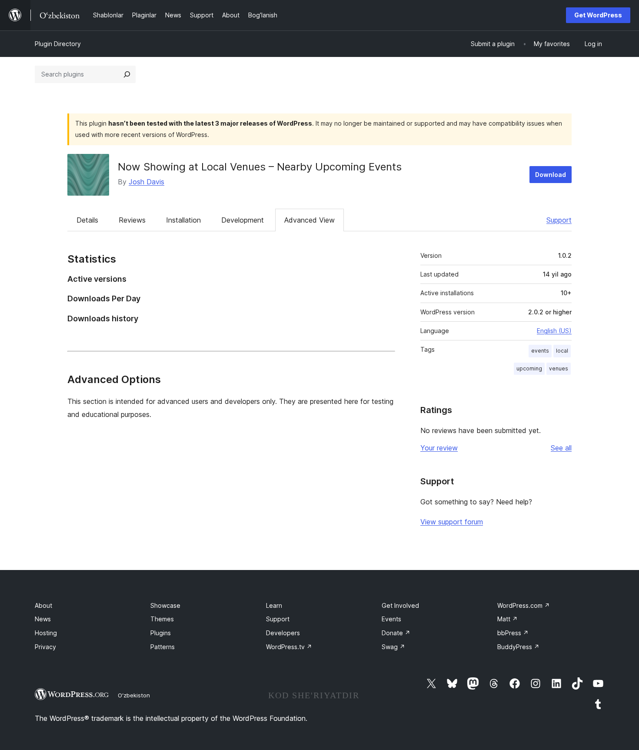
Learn (274, 605)
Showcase (165, 605)
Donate (396, 633)
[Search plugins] (127, 74)
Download (550, 174)
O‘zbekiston (134, 695)
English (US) (554, 330)
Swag (393, 646)
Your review (439, 447)
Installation (183, 220)
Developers (283, 633)
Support (559, 220)
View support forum (451, 521)
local (562, 350)
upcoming (529, 368)
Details (87, 220)
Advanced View (309, 220)
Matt (507, 619)
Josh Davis (146, 181)
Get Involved (400, 605)
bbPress (513, 633)
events (540, 350)
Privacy (45, 646)
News (43, 619)
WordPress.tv (289, 646)
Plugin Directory (58, 43)
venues (558, 368)
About (43, 605)
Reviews (132, 220)
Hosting (46, 633)
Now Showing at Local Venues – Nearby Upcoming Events (260, 166)
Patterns (162, 646)
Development (242, 220)
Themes (162, 619)
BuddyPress (518, 646)
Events (391, 619)
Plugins (160, 633)
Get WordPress (598, 15)
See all (561, 447)
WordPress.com (523, 605)
